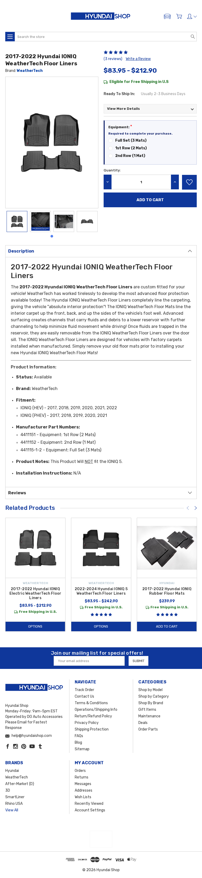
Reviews (17, 492)
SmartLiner (14, 797)
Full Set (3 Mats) (131, 140)
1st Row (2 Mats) (131, 148)
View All (11, 810)
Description (21, 251)
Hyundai (12, 770)
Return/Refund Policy (93, 716)
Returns (81, 777)
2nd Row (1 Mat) (130, 156)
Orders (80, 770)
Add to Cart (167, 626)
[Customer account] (192, 16)
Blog (78, 742)
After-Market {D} (19, 784)
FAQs (79, 736)
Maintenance (149, 716)
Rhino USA (14, 803)
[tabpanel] (17, 221)
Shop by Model (150, 690)
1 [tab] (51, 236)
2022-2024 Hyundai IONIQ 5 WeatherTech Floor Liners (101, 591)
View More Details (123, 109)
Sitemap (82, 749)
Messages (83, 784)
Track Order (84, 690)
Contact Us (84, 696)
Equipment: (120, 126)
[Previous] (188, 508)
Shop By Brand (150, 703)
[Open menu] (10, 36)
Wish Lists (83, 797)
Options (35, 626)
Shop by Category (153, 696)
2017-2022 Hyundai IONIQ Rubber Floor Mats (166, 591)
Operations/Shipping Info (96, 709)
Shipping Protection (92, 729)
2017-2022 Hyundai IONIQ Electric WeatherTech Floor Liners (35, 593)
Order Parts (148, 729)
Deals (143, 723)
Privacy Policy (87, 723)
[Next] (196, 508)
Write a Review (138, 59)
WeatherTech (30, 70)
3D (7, 790)
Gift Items (147, 709)
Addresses (83, 790)
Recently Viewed (89, 803)
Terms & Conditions (91, 703)
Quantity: (112, 170)
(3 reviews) (113, 59)
